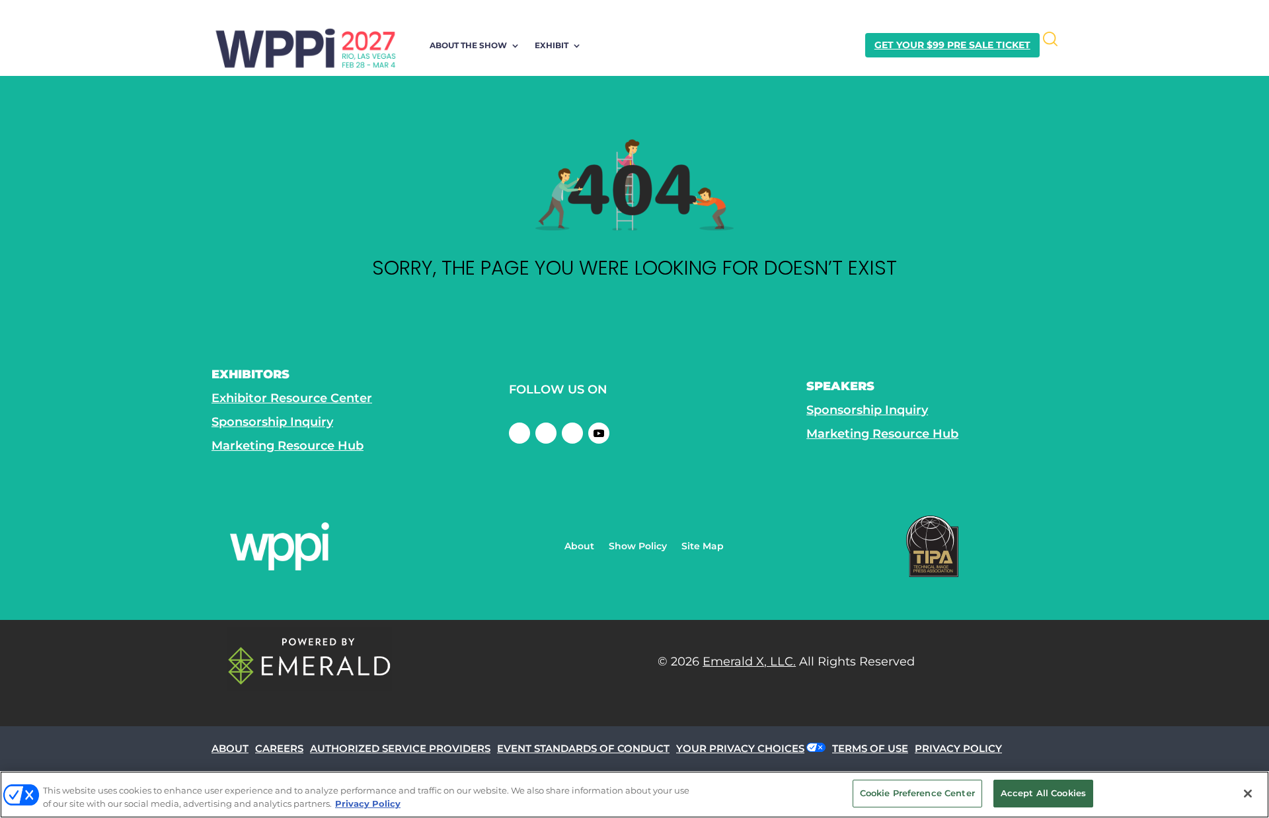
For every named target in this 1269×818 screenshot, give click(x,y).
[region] (634, 794)
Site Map (702, 546)
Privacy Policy (368, 803)
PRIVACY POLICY (958, 748)
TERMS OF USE (870, 748)
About (579, 546)
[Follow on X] (546, 433)
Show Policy (638, 546)
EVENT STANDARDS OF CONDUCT (583, 748)
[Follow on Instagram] (572, 433)
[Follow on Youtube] (598, 433)
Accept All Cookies (1043, 793)
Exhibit (551, 45)
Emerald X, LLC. (749, 661)
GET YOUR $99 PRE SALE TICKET (952, 45)
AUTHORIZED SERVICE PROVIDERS (400, 748)
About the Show (468, 45)
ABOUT (230, 748)
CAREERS (279, 748)
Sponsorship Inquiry (272, 422)
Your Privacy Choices (740, 748)
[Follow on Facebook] (519, 433)
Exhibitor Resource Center (292, 398)
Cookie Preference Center (917, 793)
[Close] (1247, 793)
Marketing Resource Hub (288, 445)
